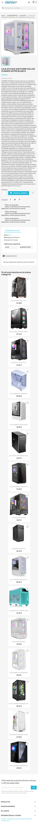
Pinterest (19, 199)
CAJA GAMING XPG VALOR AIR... (19, 425)
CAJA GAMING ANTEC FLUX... (19, 301)
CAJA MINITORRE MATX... (19, 548)
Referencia (7, 237)
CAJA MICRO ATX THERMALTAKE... (19, 611)
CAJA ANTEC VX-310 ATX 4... (19, 362)
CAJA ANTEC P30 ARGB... (19, 517)
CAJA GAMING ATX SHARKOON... (19, 672)
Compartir (10, 199)
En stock (7, 240)
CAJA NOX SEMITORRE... (19, 642)
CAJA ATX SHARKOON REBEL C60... (19, 703)
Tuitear (15, 199)
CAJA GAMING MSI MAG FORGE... (19, 331)
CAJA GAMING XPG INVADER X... (19, 393)
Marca (6, 235)
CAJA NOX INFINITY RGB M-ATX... (19, 486)
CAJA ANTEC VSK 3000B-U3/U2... (19, 456)
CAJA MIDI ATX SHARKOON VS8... (19, 734)
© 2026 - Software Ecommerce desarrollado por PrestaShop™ (16, 820)
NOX (9, 235)
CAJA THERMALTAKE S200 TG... (19, 579)
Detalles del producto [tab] (12, 230)
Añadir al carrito (18, 193)
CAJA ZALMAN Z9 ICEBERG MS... (19, 765)
